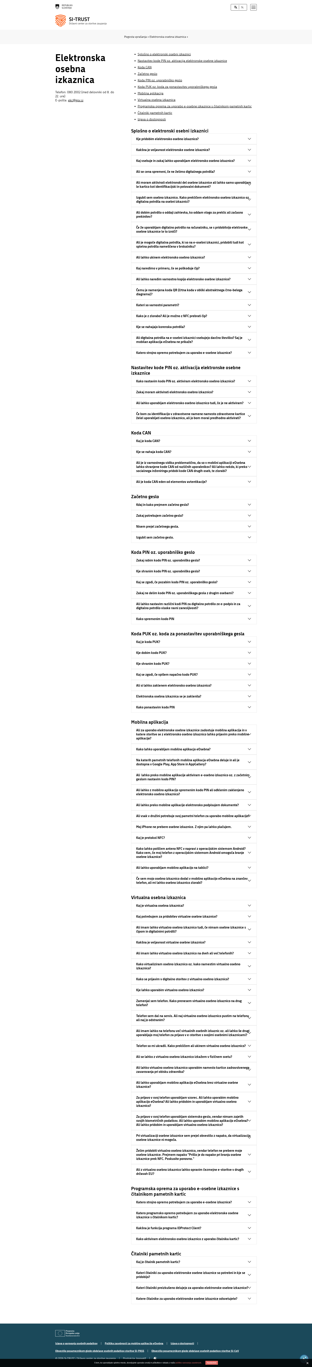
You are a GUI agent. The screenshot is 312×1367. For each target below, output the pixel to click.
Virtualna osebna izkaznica (157, 100)
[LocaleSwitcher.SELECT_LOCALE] (235, 7)
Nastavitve (211, 1363)
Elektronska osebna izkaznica (168, 37)
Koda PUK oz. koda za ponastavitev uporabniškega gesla (177, 87)
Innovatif (141, 1358)
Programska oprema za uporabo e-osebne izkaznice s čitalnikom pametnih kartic (195, 106)
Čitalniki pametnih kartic (155, 113)
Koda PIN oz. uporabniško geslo (160, 80)
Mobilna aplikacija (150, 93)
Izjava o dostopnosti (152, 119)
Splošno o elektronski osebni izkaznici (164, 54)
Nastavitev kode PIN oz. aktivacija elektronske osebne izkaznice (182, 61)
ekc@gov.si (75, 100)
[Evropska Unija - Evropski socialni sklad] (67, 1333)
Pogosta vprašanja (135, 37)
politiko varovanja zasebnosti (188, 1363)
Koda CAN (145, 67)
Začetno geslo (147, 74)
